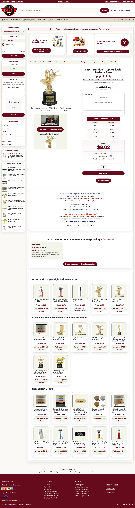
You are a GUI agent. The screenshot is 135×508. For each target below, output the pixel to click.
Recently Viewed (11, 150)
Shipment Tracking (81, 489)
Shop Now (5, 125)
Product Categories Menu (11, 31)
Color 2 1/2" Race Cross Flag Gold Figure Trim (16, 194)
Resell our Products (50, 498)
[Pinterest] (129, 504)
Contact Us (5, 138)
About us (47, 485)
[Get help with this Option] (92, 94)
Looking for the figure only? (50, 134)
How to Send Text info (51, 496)
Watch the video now (65, 109)
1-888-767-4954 (64, 1)
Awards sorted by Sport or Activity (83, 62)
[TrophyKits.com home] (9, 10)
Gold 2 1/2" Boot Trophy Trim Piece (59, 338)
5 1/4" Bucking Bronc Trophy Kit (99, 338)
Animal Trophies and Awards (107, 62)
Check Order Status (82, 491)
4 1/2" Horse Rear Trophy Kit (78, 338)
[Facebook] (117, 504)
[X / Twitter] (133, 504)
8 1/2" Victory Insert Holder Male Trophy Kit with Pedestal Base (118, 339)
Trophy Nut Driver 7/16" (78, 300)
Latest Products (6, 144)
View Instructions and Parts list (50, 129)
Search (104, 10)
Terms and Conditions (51, 493)
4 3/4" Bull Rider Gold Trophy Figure (99, 300)
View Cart (10, 40)
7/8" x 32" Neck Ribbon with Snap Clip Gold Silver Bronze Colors (16, 202)
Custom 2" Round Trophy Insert (98, 409)
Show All (110, 240)
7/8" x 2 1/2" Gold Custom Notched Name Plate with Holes (15, 208)
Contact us (47, 489)
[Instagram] (120, 504)
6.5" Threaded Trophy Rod (15, 180)
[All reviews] (103, 77)
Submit (13, 114)
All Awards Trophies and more (58, 62)
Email (13, 92)
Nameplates (63, 20)
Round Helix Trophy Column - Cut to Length (16, 175)
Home (6, 20)
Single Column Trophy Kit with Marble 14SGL (60, 300)
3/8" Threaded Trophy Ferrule (14, 214)
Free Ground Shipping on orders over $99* (119, 1)
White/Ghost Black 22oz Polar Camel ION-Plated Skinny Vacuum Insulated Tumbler (15, 156)
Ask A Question (103, 180)
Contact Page (110, 489)
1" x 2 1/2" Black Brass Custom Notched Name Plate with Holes (16, 169)
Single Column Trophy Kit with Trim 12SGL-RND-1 (99, 443)
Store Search (6, 128)
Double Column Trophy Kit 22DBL (41, 300)
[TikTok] (127, 504)
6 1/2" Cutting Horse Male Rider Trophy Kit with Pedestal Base (41, 372)
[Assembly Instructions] (50, 120)
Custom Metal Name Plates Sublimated (40, 338)
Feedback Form (111, 492)
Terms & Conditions (8, 134)
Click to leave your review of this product (80, 264)
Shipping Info (79, 485)
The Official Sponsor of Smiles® (12, 1)
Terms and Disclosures (9, 500)
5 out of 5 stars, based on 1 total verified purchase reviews (103, 79)
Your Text (87, 94)
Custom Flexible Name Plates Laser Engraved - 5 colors (60, 410)
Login (13, 73)
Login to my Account (82, 487)
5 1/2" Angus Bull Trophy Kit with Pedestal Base (58, 372)
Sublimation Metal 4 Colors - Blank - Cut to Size (16, 188)
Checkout (13, 55)
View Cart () (125, 10)
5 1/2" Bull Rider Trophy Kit (116, 300)
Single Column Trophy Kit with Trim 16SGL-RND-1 (60, 443)
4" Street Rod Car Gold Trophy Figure (14, 220)
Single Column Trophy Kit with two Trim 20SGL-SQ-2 (118, 443)
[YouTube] (124, 504)
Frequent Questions (50, 491)
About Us (5, 131)
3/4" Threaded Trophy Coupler (14, 227)
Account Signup (7, 141)
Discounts (47, 487)
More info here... (104, 29)
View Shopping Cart (82, 496)
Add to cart (103, 173)
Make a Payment (81, 493)
